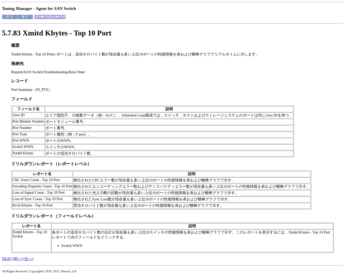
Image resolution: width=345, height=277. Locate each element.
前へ (17, 259)
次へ (28, 259)
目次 (7, 259)
